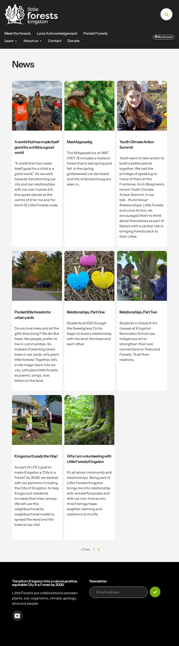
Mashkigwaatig (79, 142)
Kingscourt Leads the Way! (36, 456)
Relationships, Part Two (138, 312)
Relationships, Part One (86, 312)
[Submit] (155, 592)
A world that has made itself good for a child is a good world (36, 147)
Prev (86, 549)
